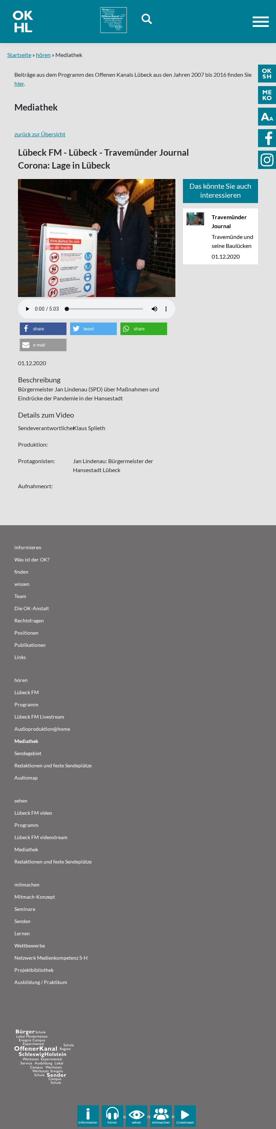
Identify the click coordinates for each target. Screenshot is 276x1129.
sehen (136, 1122)
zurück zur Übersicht (39, 134)
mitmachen (161, 1122)
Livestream (185, 1122)
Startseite (19, 54)
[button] (43, 329)
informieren (87, 1122)
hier (19, 83)
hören (43, 54)
